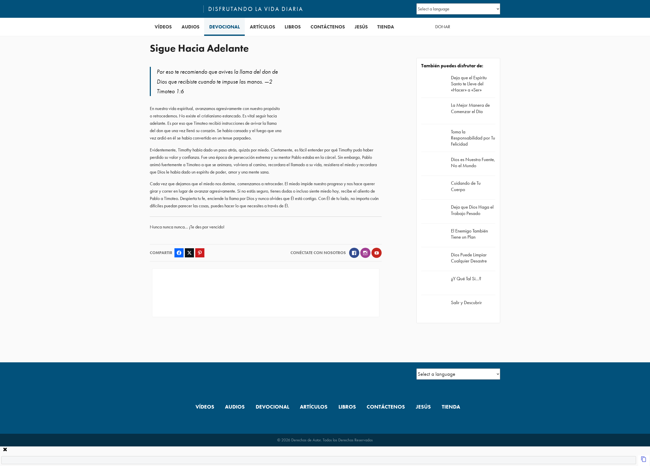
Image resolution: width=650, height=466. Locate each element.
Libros (293, 27)
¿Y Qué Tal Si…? (466, 278)
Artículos (262, 27)
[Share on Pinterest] (199, 252)
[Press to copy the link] (643, 460)
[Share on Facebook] (179, 252)
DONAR (442, 26)
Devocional (224, 27)
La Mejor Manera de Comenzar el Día (470, 108)
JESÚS (361, 27)
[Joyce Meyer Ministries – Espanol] (174, 8)
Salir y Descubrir (466, 302)
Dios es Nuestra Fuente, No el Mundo (473, 162)
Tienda (385, 27)
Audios (190, 27)
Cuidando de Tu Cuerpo (466, 186)
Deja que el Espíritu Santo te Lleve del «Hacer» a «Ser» (469, 83)
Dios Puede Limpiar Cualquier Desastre (469, 258)
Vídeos (163, 27)
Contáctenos (328, 27)
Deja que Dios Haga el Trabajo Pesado (472, 210)
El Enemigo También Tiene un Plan (469, 234)
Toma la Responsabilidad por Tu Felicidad (473, 138)
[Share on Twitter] (189, 252)
